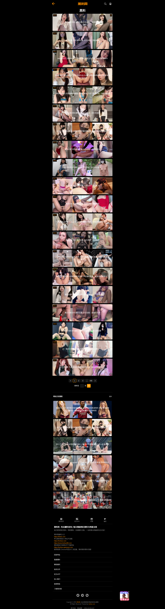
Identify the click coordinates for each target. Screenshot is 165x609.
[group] (124, 596)
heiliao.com (92, 604)
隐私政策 (79, 608)
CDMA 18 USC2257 (89, 608)
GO (89, 386)
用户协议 (73, 608)
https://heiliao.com (60, 541)
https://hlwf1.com (59, 536)
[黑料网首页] (82, 4)
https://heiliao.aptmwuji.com (63, 547)
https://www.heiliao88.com (63, 543)
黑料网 (78, 602)
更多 (110, 396)
